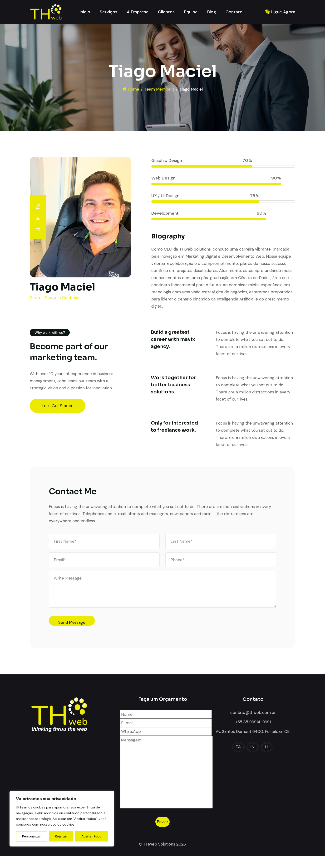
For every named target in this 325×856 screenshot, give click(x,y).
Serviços (108, 12)
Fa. (38, 206)
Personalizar (31, 836)
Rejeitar (61, 836)
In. (38, 218)
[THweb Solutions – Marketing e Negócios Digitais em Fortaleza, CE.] (46, 12)
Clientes (166, 12)
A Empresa (137, 12)
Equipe (191, 12)
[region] (62, 818)
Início (85, 12)
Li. (38, 229)
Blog (211, 12)
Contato (234, 12)
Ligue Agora (283, 12)
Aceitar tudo (91, 836)
